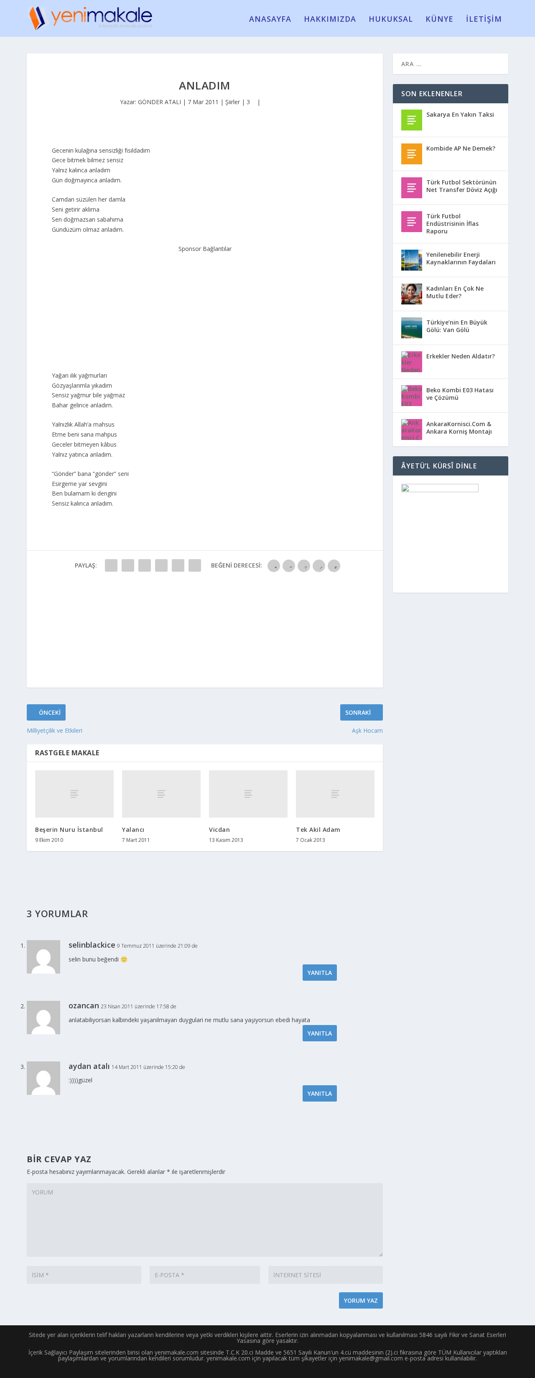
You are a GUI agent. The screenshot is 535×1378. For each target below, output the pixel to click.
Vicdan (219, 829)
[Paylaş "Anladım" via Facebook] (111, 565)
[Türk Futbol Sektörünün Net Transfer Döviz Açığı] (411, 187)
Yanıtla (320, 973)
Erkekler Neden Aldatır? (460, 356)
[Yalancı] (161, 794)
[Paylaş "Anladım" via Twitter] (128, 565)
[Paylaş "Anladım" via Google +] (144, 565)
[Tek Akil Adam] (335, 794)
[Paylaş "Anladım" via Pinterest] (178, 565)
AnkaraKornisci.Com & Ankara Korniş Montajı (459, 427)
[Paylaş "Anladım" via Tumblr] (161, 565)
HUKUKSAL (391, 19)
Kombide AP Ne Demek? (460, 148)
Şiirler (232, 102)
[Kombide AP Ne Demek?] (411, 153)
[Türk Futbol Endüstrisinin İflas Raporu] (411, 221)
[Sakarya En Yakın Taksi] (411, 120)
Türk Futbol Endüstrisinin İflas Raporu (452, 223)
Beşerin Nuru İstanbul (69, 829)
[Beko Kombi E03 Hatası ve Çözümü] (411, 395)
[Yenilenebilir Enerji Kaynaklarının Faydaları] (411, 260)
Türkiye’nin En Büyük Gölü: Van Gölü (456, 326)
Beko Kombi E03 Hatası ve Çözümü (460, 393)
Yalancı (133, 829)
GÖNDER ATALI (159, 102)
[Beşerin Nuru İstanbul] (74, 794)
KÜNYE (439, 19)
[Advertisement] (205, 306)
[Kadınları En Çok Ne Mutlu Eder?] (411, 294)
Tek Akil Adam (318, 829)
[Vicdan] (248, 794)
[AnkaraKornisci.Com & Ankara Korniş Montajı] (411, 429)
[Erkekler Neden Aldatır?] (411, 361)
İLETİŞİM (484, 19)
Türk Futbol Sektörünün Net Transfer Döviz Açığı (461, 186)
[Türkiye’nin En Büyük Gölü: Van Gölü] (411, 327)
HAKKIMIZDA (330, 19)
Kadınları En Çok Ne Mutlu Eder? (455, 292)
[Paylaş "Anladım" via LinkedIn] (194, 565)
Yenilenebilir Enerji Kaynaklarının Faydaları (461, 258)
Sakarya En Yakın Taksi (460, 114)
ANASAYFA (270, 19)
